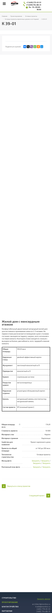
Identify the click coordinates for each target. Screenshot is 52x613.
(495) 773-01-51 (43, 609)
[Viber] (31, 46)
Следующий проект (37, 495)
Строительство (9, 598)
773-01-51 (37, 2)
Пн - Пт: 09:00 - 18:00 (35, 8)
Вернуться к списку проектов (18, 486)
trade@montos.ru (42, 606)
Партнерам (7, 611)
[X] (28, 46)
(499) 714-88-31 (43, 611)
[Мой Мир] (41, 46)
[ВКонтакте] (24, 46)
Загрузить (36, 461)
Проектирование (10, 602)
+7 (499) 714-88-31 (33, 5)
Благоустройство (10, 607)
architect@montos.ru (41, 604)
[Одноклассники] (38, 46)
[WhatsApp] (34, 46)
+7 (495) (29, 2)
